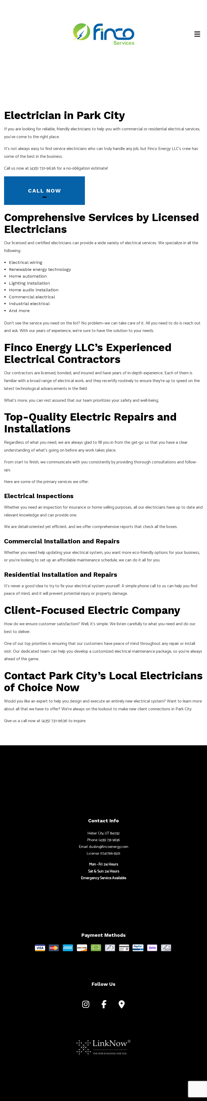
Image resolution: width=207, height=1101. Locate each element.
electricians (81, 129)
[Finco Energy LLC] (103, 33)
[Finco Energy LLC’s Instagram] (86, 1005)
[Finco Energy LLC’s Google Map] (121, 1005)
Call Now (44, 190)
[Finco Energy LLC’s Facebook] (104, 1005)
